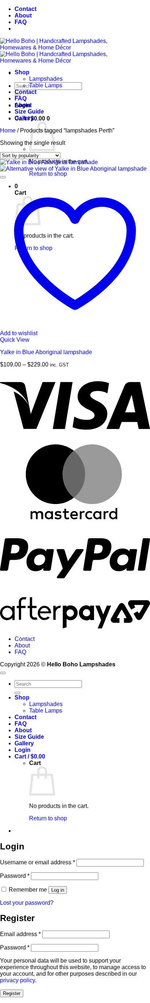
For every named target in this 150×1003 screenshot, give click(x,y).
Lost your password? (27, 903)
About (23, 15)
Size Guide (29, 111)
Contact (25, 9)
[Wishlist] (3, 177)
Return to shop (48, 174)
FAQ (21, 22)
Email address (20, 934)
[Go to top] (3, 673)
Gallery (24, 118)
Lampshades (46, 79)
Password (14, 876)
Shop (22, 72)
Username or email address (37, 862)
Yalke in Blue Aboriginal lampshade (46, 352)
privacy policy (17, 980)
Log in (57, 890)
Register (11, 993)
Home (8, 130)
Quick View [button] (14, 340)
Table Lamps (45, 85)
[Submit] (17, 693)
